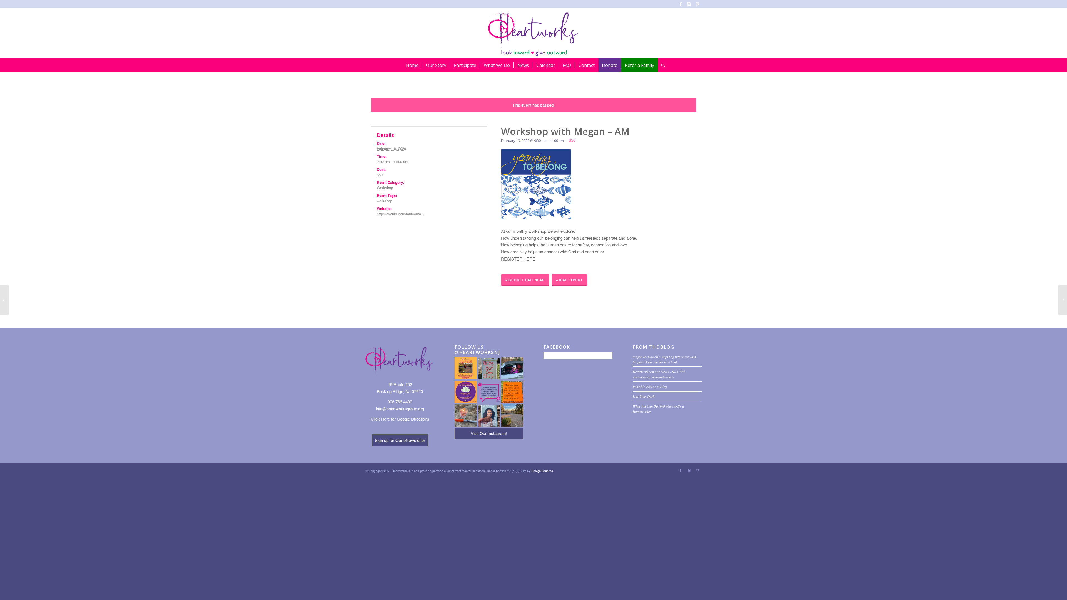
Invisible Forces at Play (650, 386)
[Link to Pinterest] (697, 4)
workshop (384, 200)
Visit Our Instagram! (489, 433)
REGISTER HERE (518, 259)
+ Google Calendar (525, 280)
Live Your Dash (643, 396)
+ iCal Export (569, 280)
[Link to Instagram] (689, 4)
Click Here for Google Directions (400, 419)
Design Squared (542, 470)
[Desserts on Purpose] (4, 300)
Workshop (385, 187)
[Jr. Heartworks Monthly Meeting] (1062, 300)
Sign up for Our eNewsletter (400, 440)
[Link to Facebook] (681, 4)
